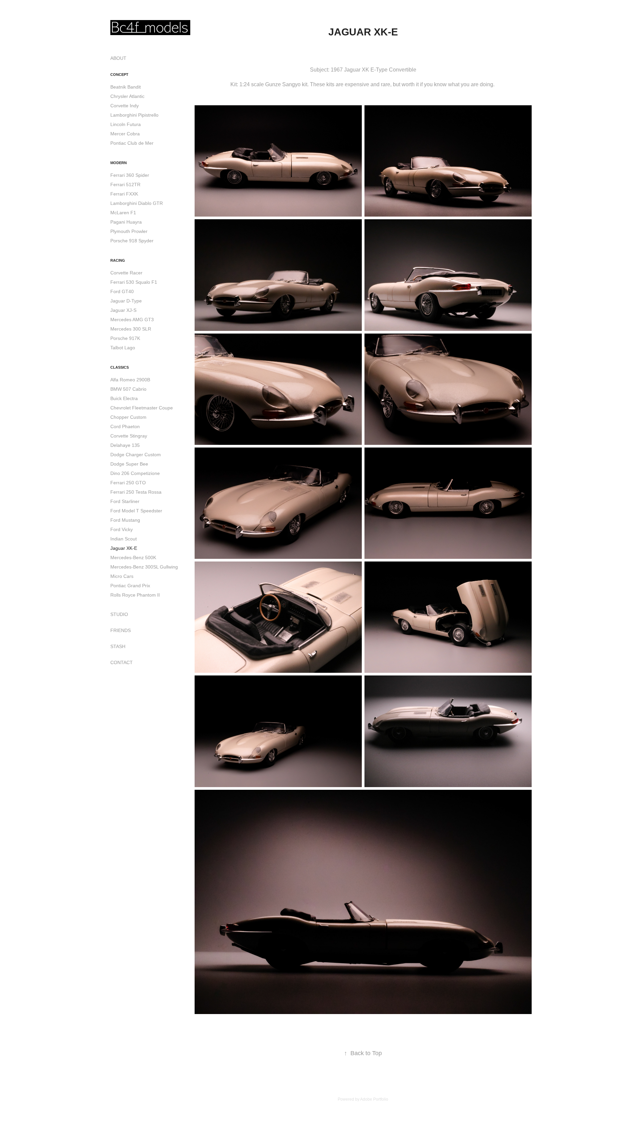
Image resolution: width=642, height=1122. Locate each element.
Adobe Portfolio (374, 1099)
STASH (117, 646)
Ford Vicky (121, 529)
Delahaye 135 (125, 445)
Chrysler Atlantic (127, 96)
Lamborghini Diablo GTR (136, 203)
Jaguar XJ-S (123, 310)
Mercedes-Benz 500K (133, 557)
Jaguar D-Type (126, 300)
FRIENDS (120, 630)
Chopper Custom (128, 417)
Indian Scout (123, 538)
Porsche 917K (125, 338)
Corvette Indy (124, 105)
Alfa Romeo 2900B (130, 379)
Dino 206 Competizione (135, 473)
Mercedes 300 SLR (130, 329)
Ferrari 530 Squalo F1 (133, 282)
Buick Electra (124, 398)
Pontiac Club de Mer (131, 143)
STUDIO (119, 614)
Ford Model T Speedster (136, 510)
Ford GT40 (122, 291)
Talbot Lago (122, 347)
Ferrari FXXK (124, 194)
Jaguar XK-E (123, 548)
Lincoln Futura (125, 124)
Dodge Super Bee (129, 464)
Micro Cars (121, 576)
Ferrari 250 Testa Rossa (136, 492)
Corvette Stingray (128, 436)
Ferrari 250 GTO (128, 482)
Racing (117, 260)
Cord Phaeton (125, 426)
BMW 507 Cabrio (128, 389)
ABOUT (118, 58)
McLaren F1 (123, 212)
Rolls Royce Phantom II (135, 595)
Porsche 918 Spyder (131, 240)
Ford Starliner (124, 501)
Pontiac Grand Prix (130, 585)
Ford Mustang (125, 520)
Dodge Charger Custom (135, 454)
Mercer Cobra (125, 133)
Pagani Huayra (126, 222)
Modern (118, 163)
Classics (119, 367)
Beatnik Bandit (125, 87)
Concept (119, 75)
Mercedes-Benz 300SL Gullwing (144, 567)
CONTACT (121, 662)
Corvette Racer (126, 272)
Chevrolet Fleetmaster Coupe (141, 407)
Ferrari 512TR (125, 184)
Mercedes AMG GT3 (132, 319)
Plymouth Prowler (128, 231)
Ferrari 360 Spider (129, 175)
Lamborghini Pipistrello (134, 115)
